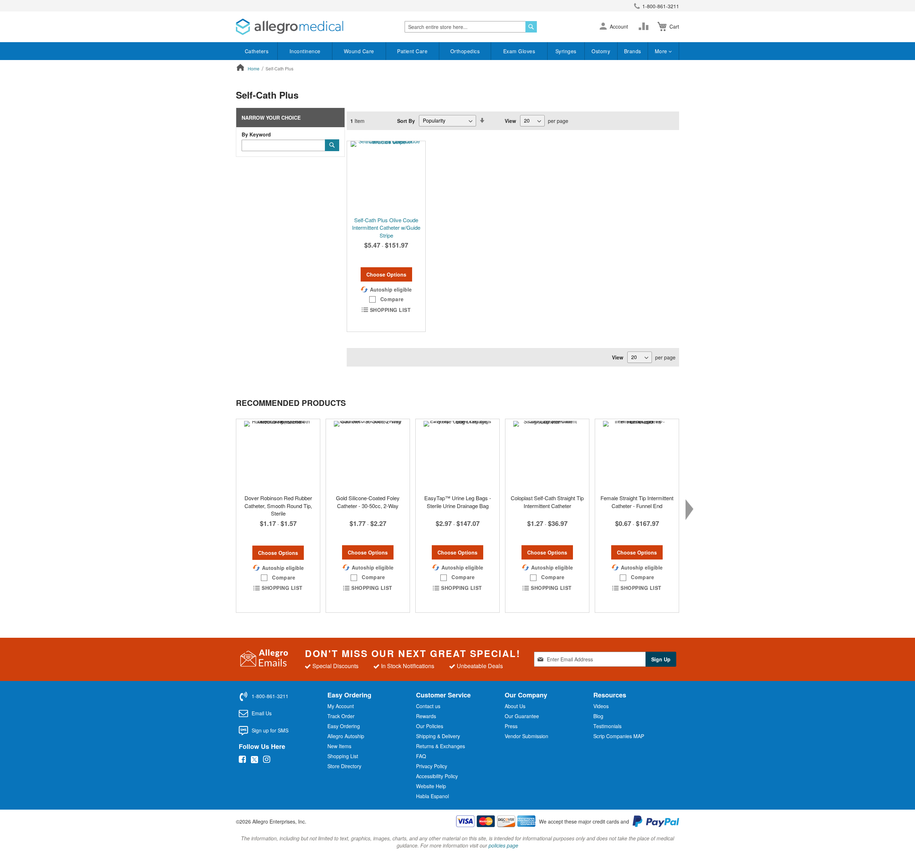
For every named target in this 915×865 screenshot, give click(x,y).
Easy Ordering (343, 726)
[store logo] (289, 27)
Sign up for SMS (270, 730)
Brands (632, 51)
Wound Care (359, 51)
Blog (598, 716)
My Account (340, 706)
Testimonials (607, 726)
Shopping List (342, 756)
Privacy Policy (431, 766)
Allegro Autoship (345, 736)
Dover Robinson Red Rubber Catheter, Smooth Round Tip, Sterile (278, 505)
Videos (601, 706)
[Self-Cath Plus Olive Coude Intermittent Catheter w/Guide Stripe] (386, 177)
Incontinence (305, 51)
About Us (515, 706)
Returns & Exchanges (440, 746)
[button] (603, 26)
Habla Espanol (432, 796)
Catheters (257, 51)
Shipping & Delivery (438, 736)
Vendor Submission (526, 736)
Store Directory (344, 766)
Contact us (428, 706)
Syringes (566, 51)
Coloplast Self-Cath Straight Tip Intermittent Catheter (547, 501)
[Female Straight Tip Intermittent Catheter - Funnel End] (637, 455)
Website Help (431, 786)
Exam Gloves (519, 51)
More (662, 51)
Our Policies (429, 726)
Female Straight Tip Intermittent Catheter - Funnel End (636, 501)
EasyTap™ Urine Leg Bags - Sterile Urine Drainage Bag (457, 501)
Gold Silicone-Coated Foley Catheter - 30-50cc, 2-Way (368, 501)
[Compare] (645, 26)
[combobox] (471, 27)
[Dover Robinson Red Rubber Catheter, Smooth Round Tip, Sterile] (278, 455)
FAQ (421, 756)
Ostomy (601, 51)
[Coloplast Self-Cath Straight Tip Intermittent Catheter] (547, 455)
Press (511, 726)
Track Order (341, 716)
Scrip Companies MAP (618, 736)
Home (254, 68)
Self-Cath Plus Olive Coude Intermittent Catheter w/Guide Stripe (386, 227)
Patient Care (412, 51)
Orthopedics (465, 51)
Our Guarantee (522, 716)
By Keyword (256, 134)
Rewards (426, 716)
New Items (339, 746)
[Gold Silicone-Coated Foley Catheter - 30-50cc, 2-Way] (368, 455)
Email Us (262, 713)
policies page (503, 845)
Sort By (406, 120)
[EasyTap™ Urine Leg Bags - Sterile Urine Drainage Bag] (457, 455)
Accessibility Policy (437, 776)
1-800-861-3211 (660, 6)
